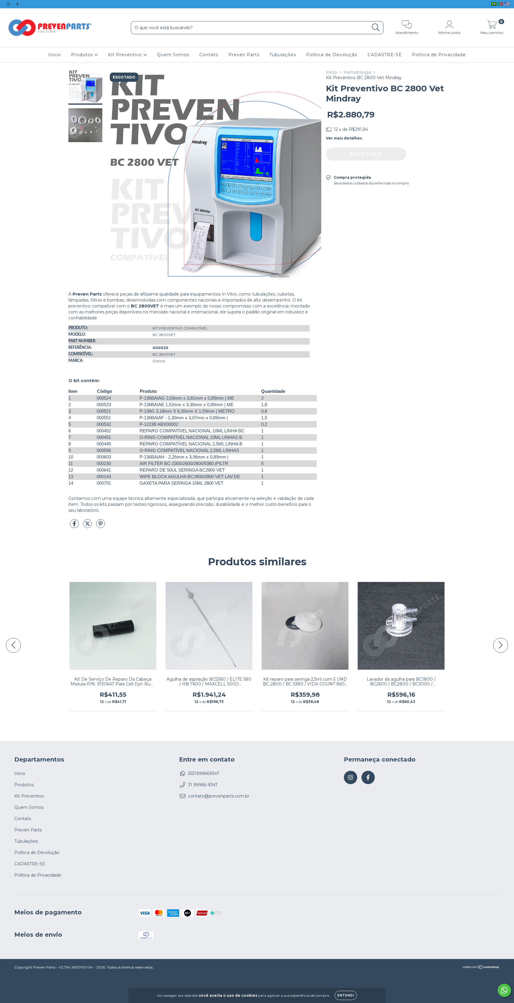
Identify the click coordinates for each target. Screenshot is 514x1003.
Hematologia (357, 72)
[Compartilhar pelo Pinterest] (100, 526)
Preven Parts (243, 54)
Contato (208, 54)
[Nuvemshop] (481, 968)
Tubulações (282, 54)
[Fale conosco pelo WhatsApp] (504, 990)
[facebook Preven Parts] (17, 4)
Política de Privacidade (439, 54)
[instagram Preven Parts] (8, 4)
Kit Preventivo (125, 54)
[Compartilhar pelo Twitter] (88, 526)
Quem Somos (173, 54)
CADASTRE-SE (385, 54)
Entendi (345, 995)
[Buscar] (376, 27)
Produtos (82, 54)
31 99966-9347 (203, 784)
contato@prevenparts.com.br (218, 796)
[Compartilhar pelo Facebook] (75, 526)
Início (54, 54)
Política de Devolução (332, 54)
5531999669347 (203, 773)
